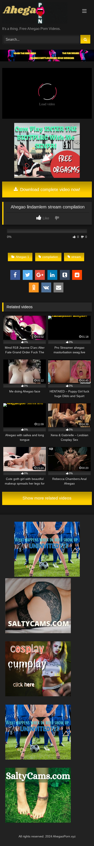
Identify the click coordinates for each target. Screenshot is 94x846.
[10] (38, 632)
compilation (50, 257)
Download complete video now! (49, 189)
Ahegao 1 (22, 257)
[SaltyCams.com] (38, 821)
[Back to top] (80, 833)
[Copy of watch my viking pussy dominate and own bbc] (47, 60)
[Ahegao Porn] (38, 13)
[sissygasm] (47, 575)
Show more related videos (47, 498)
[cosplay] (47, 177)
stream (76, 257)
